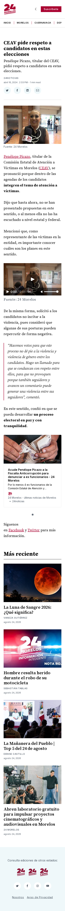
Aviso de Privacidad (40, 897)
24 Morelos (11, 829)
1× (29, 291)
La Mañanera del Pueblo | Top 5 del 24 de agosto (29, 746)
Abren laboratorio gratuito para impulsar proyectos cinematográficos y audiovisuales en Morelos (31, 817)
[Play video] (32, 279)
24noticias (11, 78)
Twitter (34, 530)
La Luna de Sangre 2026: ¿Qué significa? (27, 610)
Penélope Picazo (17, 156)
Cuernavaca (42, 22)
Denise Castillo (14, 754)
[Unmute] (42, 291)
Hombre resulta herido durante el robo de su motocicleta (27, 678)
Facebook (16, 530)
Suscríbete (51, 9)
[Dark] (36, 9)
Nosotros (18, 897)
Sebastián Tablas (16, 688)
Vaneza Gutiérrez (15, 617)
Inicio (7, 22)
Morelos (23, 22)
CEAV (44, 168)
